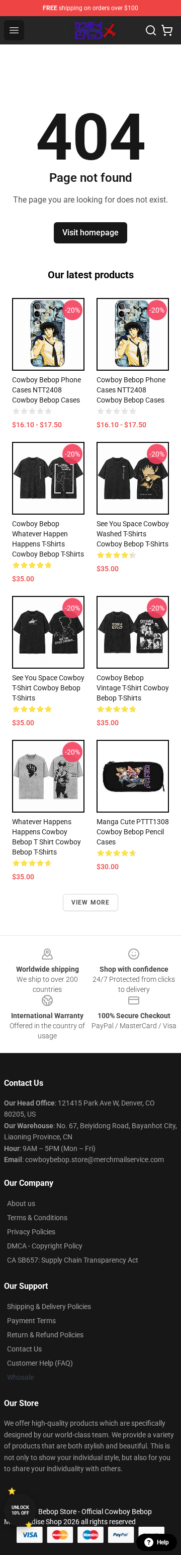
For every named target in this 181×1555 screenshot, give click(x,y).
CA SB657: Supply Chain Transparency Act (72, 1260)
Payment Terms (31, 1321)
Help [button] (163, 1542)
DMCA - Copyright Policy (44, 1246)
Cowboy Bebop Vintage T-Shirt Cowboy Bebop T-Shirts (133, 688)
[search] (151, 30)
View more (90, 902)
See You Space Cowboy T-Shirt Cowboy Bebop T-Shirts (48, 688)
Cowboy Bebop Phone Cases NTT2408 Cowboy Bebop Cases (46, 390)
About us (21, 1203)
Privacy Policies (31, 1232)
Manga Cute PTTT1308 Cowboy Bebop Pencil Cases (133, 832)
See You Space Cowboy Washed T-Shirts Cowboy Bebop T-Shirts (133, 534)
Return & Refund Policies (45, 1335)
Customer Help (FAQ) (40, 1363)
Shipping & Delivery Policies (49, 1306)
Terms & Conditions (37, 1218)
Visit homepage (90, 232)
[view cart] (167, 30)
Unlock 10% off (20, 1510)
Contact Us (24, 1349)
